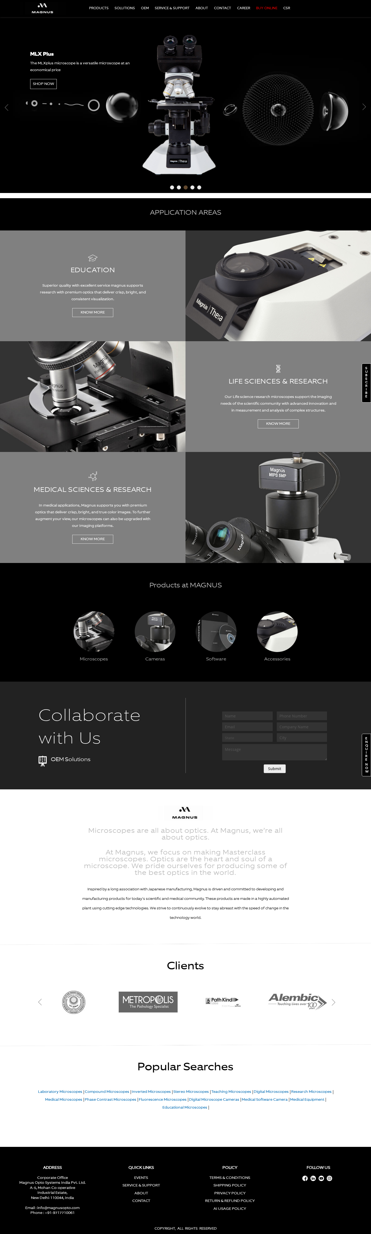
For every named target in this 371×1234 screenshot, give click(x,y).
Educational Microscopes (184, 1107)
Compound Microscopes (107, 1092)
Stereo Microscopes (191, 1092)
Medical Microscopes (63, 1100)
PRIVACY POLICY (230, 1193)
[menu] (190, 8)
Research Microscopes (311, 1092)
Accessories (277, 659)
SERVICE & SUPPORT (141, 1185)
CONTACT (141, 1201)
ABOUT (141, 1193)
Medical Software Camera (265, 1100)
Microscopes (94, 659)
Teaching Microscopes (231, 1092)
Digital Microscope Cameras (214, 1100)
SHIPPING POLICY (229, 1185)
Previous (7, 107)
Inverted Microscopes (151, 1092)
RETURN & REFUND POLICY (230, 1201)
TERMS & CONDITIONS (229, 1178)
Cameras (155, 659)
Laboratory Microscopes (60, 1092)
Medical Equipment (307, 1100)
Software (216, 659)
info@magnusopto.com (58, 1208)
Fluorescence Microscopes (163, 1100)
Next (363, 107)
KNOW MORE (93, 312)
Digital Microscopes (271, 1092)
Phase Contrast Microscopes (110, 1100)
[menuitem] (98, 8)
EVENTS (141, 1178)
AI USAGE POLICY (229, 1209)
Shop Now (43, 85)
